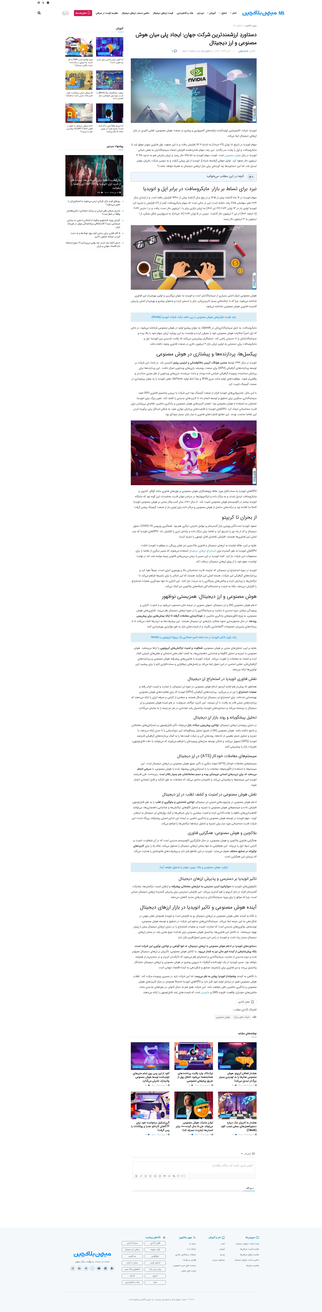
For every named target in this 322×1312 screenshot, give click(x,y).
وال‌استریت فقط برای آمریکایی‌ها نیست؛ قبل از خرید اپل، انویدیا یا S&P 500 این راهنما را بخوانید (95, 184)
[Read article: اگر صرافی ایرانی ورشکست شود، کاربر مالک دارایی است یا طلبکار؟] (79, 80)
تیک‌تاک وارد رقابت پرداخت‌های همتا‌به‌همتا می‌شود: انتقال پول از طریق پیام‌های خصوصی (195, 1077)
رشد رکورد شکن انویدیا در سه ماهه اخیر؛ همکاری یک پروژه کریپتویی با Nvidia (193, 637)
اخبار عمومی (225, 1066)
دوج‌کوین (155, 1256)
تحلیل (224, 13)
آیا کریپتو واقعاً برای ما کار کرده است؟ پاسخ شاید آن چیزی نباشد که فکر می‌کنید (111, 128)
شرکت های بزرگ (241, 1017)
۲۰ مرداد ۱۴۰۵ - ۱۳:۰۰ (247, 1134)
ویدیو (222, 1254)
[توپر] (136, 1176)
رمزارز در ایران (132, 1262)
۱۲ (234, 1134)
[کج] (141, 1176)
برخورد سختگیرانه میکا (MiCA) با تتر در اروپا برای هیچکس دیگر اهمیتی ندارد (110, 95)
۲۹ (146, 1134)
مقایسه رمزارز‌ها (252, 1265)
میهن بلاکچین (251, 25)
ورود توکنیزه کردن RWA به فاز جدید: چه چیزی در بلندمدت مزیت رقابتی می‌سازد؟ (80, 62)
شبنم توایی (243, 51)
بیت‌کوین (132, 1256)
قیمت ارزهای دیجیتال (163, 13)
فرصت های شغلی (188, 1270)
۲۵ (233, 1085)
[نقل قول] (164, 1176)
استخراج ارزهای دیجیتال (202, 551)
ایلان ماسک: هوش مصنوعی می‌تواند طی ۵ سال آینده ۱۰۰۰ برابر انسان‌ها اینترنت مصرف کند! (194, 1126)
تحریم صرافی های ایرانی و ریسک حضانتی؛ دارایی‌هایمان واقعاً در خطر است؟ (93, 212)
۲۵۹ (99, 192)
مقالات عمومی (104, 53)
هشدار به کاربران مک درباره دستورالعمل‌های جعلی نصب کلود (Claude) (239, 1126)
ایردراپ (200, 13)
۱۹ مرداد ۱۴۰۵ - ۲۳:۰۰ (203, 1134)
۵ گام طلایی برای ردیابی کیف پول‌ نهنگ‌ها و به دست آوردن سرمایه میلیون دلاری (95, 234)
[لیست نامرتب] (159, 1176)
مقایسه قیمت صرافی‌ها (249, 1249)
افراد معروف (155, 1249)
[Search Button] (39, 13)
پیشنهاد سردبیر (218, 1260)
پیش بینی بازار (155, 1269)
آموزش (212, 13)
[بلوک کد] (169, 1176)
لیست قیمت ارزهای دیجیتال (247, 1243)
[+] (183, 1176)
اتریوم (155, 1275)
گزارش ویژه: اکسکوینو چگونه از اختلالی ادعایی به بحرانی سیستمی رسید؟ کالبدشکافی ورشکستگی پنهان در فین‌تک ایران (93, 223)
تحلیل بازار (237, 25)
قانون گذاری (155, 1243)
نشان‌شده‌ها (81, 13)
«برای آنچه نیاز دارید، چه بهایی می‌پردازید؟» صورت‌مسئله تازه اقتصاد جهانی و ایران (93, 244)
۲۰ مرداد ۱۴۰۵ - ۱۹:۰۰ (160, 1085)
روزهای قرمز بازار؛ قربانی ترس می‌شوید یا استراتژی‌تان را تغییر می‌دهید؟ (94, 202)
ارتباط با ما (191, 1249)
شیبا (155, 1282)
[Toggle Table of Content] (249, 177)
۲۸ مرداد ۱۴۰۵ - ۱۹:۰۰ (203, 1085)
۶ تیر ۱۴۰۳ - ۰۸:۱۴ (223, 51)
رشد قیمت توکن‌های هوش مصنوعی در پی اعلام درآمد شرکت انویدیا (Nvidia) (194, 317)
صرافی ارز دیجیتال (132, 1249)
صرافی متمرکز (73, 86)
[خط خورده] (150, 1176)
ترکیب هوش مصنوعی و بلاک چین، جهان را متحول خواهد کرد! (194, 867)
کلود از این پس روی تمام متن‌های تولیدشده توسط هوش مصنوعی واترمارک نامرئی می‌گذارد (151, 1077)
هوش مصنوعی (233, 155)
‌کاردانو (132, 1275)
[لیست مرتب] (155, 1176)
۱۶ (190, 1085)
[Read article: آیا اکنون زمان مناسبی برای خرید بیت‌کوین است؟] (109, 47)
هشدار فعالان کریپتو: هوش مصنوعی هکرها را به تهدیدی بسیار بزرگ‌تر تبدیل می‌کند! (238, 1077)
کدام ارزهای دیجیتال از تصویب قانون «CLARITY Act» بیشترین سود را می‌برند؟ (79, 128)
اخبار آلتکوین (138, 1116)
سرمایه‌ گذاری (132, 1243)
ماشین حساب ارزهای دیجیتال (135, 13)
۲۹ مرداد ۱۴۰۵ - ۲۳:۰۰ (246, 1085)
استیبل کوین (155, 1262)
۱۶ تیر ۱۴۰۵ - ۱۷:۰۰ (112, 192)
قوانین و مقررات (189, 1260)
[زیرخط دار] (145, 1176)
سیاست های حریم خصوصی (184, 1265)
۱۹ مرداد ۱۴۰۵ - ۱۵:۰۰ (159, 1134)
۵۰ (146, 1085)
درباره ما (192, 1243)
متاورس (205, 992)
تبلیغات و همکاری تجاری (185, 1254)
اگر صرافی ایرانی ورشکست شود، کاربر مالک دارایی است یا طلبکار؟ (79, 94)
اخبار (234, 13)
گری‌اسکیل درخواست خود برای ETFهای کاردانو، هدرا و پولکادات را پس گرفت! (150, 1126)
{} (178, 1176)
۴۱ (190, 1134)
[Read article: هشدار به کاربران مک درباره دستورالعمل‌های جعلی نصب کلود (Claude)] (237, 1105)
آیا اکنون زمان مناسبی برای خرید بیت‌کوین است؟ (110, 61)
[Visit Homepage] (263, 13)
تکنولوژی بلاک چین (132, 1269)
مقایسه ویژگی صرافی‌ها (249, 1254)
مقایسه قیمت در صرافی (107, 13)
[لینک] (174, 1176)
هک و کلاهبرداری (185, 13)
